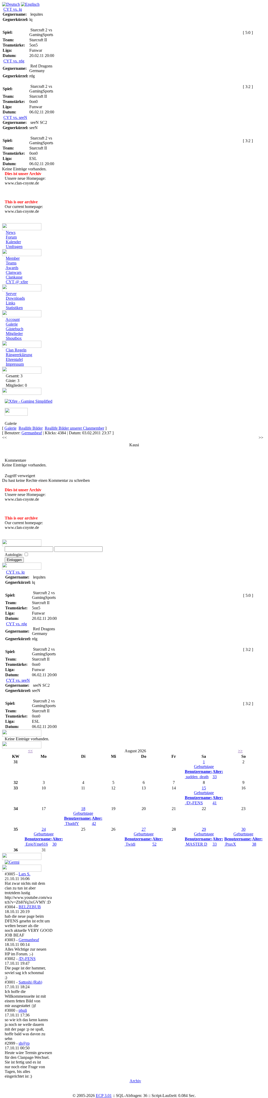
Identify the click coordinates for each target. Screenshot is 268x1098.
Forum (11, 237)
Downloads (15, 298)
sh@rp (24, 1043)
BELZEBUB (30, 907)
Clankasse (14, 277)
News (10, 232)
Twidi (130, 844)
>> (261, 437)
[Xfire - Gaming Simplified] (28, 401)
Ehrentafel (14, 359)
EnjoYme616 (37, 844)
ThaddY (72, 823)
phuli (23, 1010)
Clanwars (13, 272)
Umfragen (14, 246)
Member (13, 258)
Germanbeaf (31, 433)
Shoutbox (14, 338)
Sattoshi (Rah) (30, 982)
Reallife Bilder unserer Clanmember (74, 428)
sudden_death (197, 777)
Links (10, 303)
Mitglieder (14, 333)
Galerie (12, 324)
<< (4, 437)
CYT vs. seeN (15, 117)
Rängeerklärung (19, 354)
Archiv (135, 1081)
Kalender (13, 242)
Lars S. (24, 874)
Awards (11, 267)
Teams (11, 263)
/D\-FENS (194, 803)
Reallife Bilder (31, 428)
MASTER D (196, 844)
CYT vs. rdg (13, 61)
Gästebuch (14, 329)
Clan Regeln (16, 350)
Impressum (15, 364)
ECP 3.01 (104, 1095)
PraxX (230, 844)
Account (12, 319)
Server (11, 293)
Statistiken (14, 307)
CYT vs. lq (12, 9)
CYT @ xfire (17, 282)
